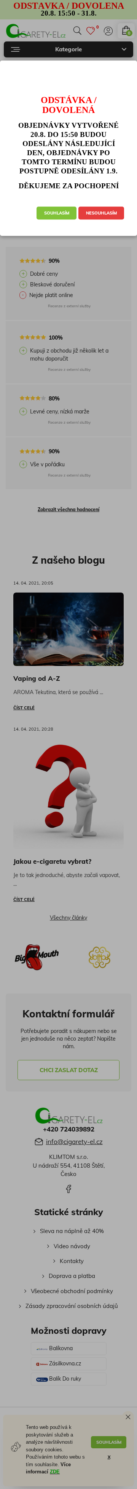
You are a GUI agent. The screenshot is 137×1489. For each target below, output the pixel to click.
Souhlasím (56, 213)
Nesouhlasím (101, 213)
